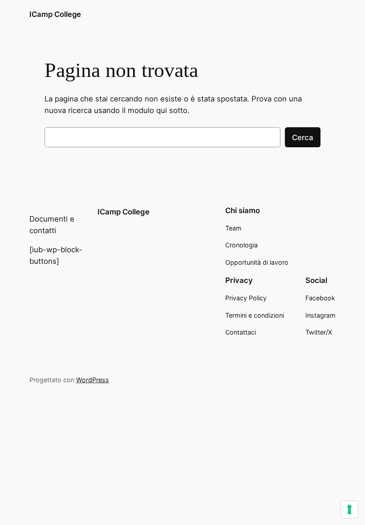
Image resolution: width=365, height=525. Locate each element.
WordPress (92, 380)
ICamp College (55, 14)
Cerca (302, 137)
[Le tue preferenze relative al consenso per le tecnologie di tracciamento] (349, 509)
